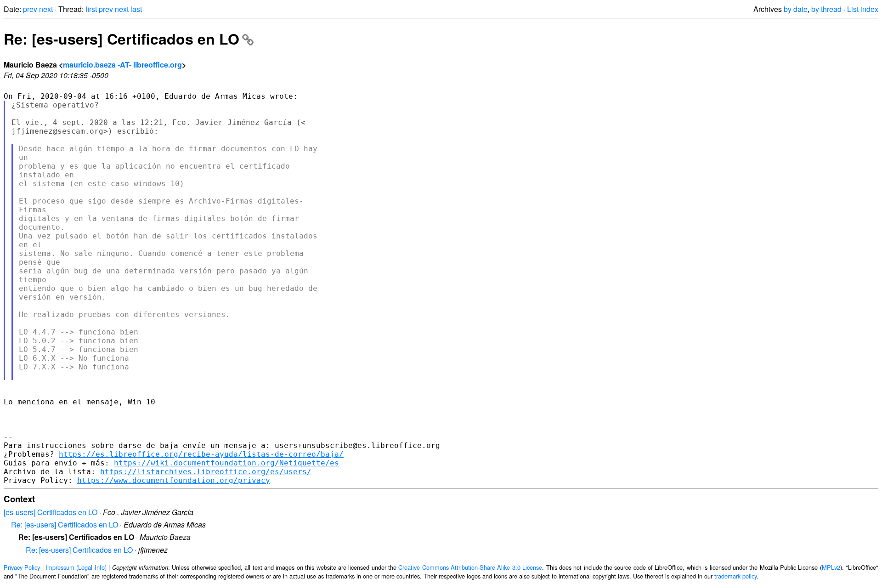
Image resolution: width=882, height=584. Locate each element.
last (136, 9)
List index (862, 9)
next (46, 9)
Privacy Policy (22, 567)
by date (796, 9)
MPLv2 (831, 567)
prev (30, 9)
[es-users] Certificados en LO (50, 512)
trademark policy (735, 576)
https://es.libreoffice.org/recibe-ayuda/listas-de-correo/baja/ (201, 454)
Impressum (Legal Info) (76, 567)
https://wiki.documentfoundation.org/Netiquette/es (226, 463)
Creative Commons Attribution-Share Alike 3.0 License (470, 567)
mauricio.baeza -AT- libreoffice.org (122, 64)
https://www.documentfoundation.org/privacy (173, 480)
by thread (826, 9)
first (91, 9)
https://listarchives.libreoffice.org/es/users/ (205, 471)
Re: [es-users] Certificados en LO (121, 38)
